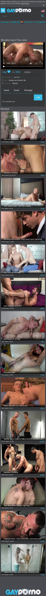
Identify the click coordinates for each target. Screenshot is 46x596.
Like (4, 72)
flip (24, 80)
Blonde (15, 83)
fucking (11, 80)
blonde (20, 80)
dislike (27, 72)
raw (15, 80)
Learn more (25, 3)
